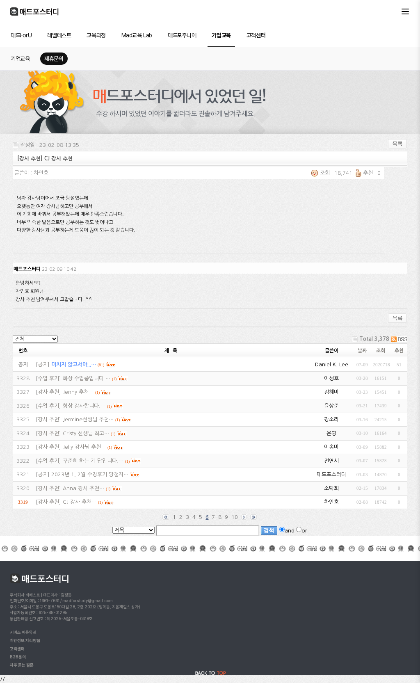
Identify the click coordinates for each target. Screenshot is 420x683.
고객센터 (256, 35)
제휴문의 (53, 58)
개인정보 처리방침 (25, 640)
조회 (380, 350)
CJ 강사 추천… (79, 502)
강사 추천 (48, 392)
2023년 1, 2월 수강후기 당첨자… (89, 474)
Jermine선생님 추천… (88, 419)
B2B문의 (18, 656)
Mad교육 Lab (136, 35)
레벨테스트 (59, 35)
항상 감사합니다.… (84, 406)
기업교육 (221, 35)
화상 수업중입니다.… (86, 378)
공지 (43, 364)
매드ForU (21, 35)
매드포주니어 (182, 35)
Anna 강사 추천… (83, 488)
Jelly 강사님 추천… (84, 447)
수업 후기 (48, 378)
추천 (399, 350)
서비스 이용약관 (23, 632)
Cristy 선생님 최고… (86, 433)
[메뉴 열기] (405, 11)
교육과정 (96, 35)
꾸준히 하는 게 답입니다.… (93, 461)
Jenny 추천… (78, 392)
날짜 (362, 350)
